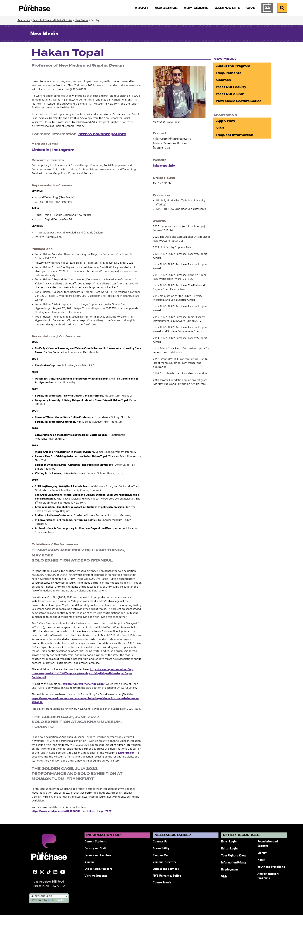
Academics (24, 20)
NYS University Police (167, 876)
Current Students (96, 841)
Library (262, 853)
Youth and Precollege (271, 867)
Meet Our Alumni (230, 94)
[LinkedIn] (55, 872)
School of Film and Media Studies (52, 20)
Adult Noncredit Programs (268, 876)
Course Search (162, 882)
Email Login (229, 841)
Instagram (63, 149)
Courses (223, 80)
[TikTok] (48, 872)
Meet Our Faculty (231, 87)
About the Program (233, 66)
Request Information (234, 135)
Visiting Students (96, 876)
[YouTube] (63, 872)
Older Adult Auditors (98, 869)
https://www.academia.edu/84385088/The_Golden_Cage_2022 (72, 811)
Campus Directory (164, 862)
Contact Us (160, 841)
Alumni (89, 862)
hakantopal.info (164, 165)
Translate (60, 900)
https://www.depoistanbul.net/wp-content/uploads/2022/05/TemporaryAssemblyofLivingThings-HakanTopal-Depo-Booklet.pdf (82, 673)
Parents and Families (98, 855)
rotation (126, 753)
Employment (229, 869)
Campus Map (161, 855)
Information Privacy (234, 862)
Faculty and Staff (95, 848)
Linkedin (40, 149)
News (261, 860)
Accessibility (161, 848)
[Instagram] (42, 872)
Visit (220, 128)
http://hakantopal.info (102, 134)
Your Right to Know (233, 855)
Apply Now (225, 121)
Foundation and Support (267, 843)
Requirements (228, 73)
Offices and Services (166, 869)
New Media (81, 20)
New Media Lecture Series (238, 101)
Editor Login (229, 848)
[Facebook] (35, 872)
